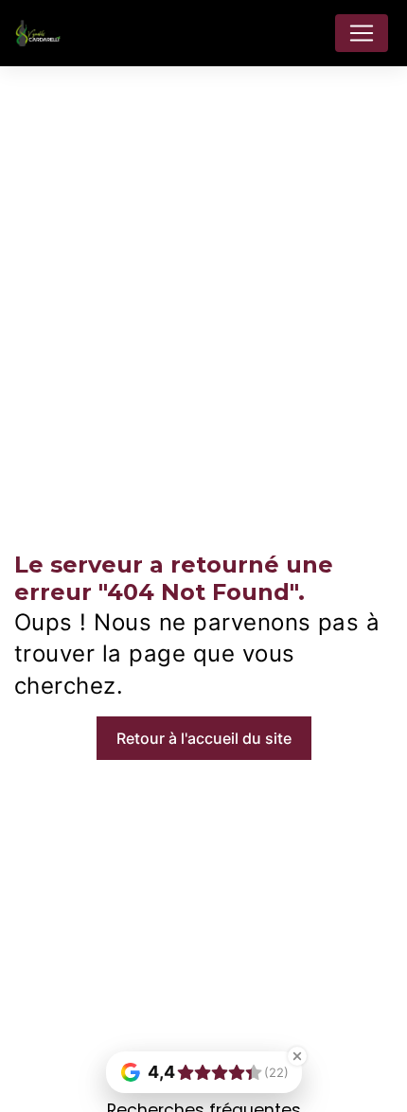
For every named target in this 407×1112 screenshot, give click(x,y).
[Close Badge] (297, 1056)
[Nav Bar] (361, 33)
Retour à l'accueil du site (204, 738)
